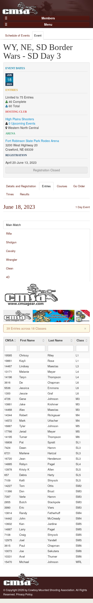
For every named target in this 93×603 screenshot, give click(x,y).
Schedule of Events (17, 35)
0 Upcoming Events (22, 123)
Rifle (9, 233)
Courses (62, 186)
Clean (9, 268)
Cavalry (11, 251)
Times (10, 194)
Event (38, 35)
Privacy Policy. (24, 594)
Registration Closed (46, 170)
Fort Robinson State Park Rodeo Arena (32, 141)
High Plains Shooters (19, 119)
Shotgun (11, 242)
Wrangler (11, 259)
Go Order (79, 186)
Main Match (13, 225)
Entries (46, 186)
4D (8, 277)
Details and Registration (21, 186)
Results (24, 194)
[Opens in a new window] (31, 294)
